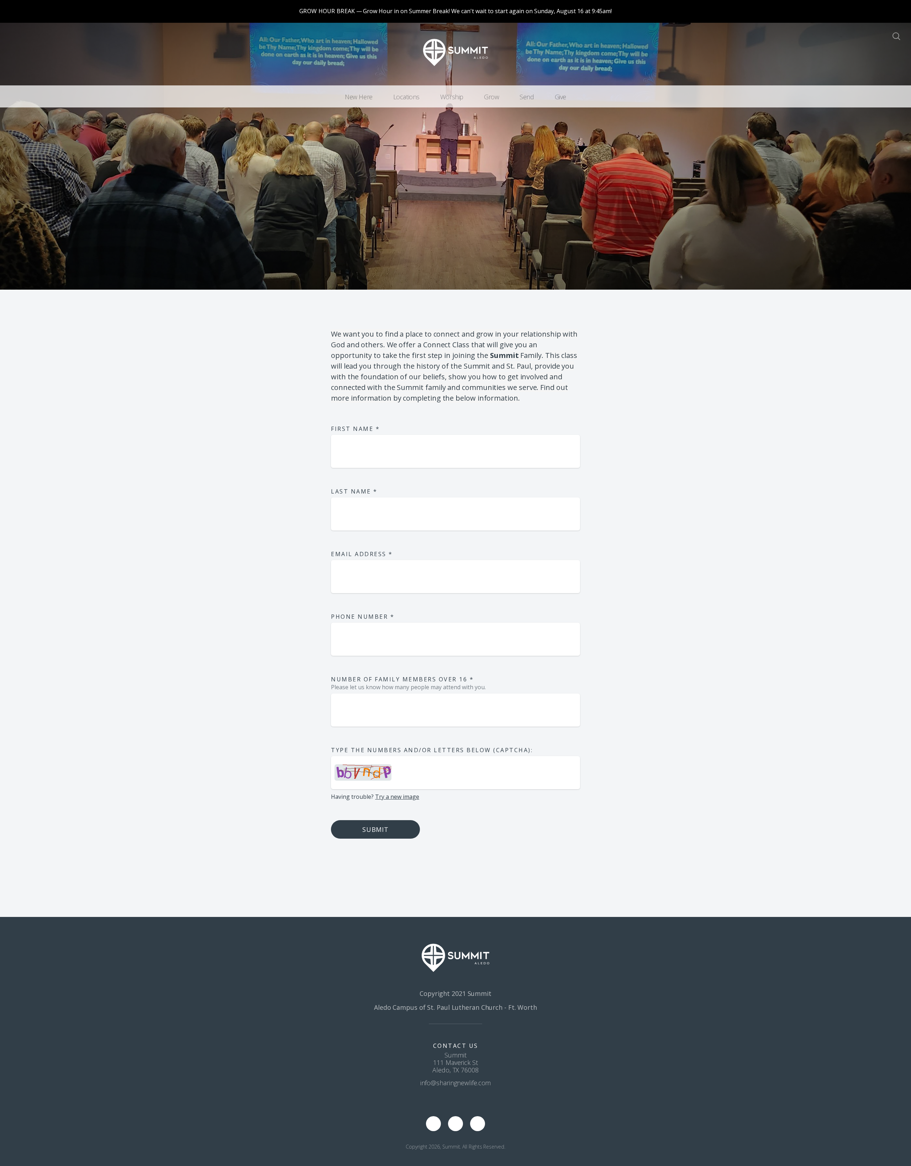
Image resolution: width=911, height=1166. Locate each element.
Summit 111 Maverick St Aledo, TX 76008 (455, 1062)
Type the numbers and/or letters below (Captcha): (432, 750)
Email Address (362, 554)
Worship (451, 97)
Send (527, 97)
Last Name (354, 491)
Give (560, 97)
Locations (406, 97)
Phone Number (362, 617)
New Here (359, 97)
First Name (355, 429)
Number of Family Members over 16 (402, 679)
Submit (375, 829)
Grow (491, 97)
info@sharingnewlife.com (455, 1082)
